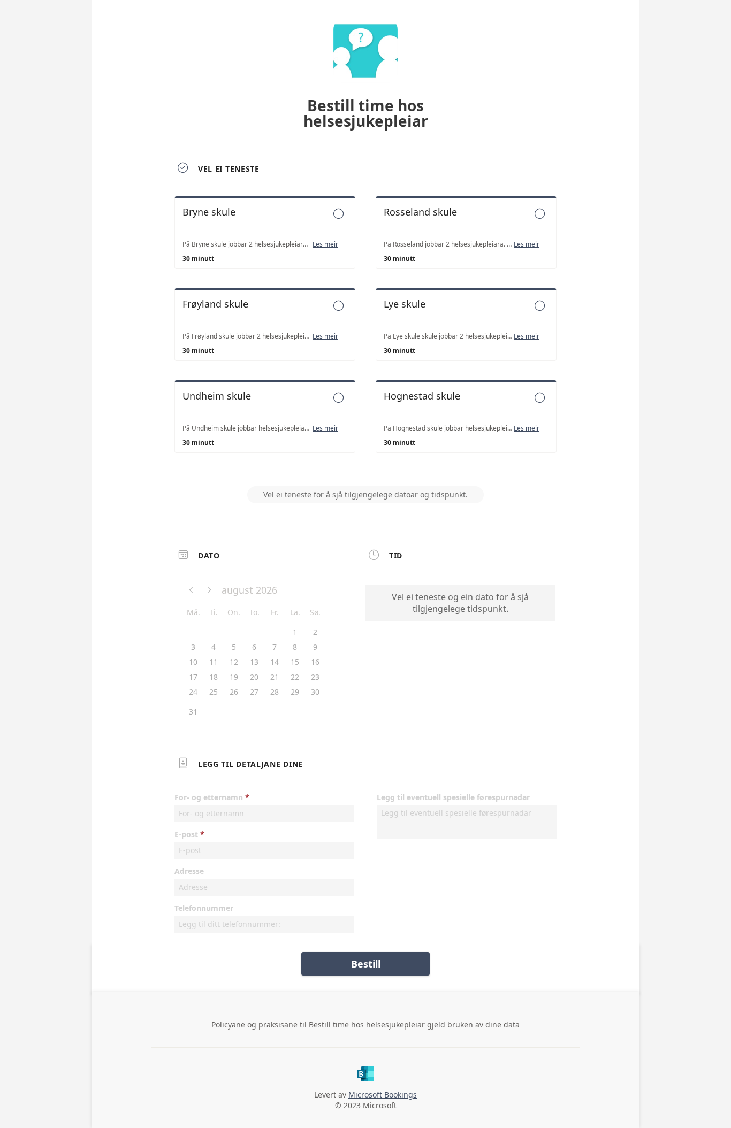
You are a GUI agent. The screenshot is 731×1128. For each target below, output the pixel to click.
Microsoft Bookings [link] (382, 1094)
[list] (365, 334)
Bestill (365, 963)
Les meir (325, 244)
